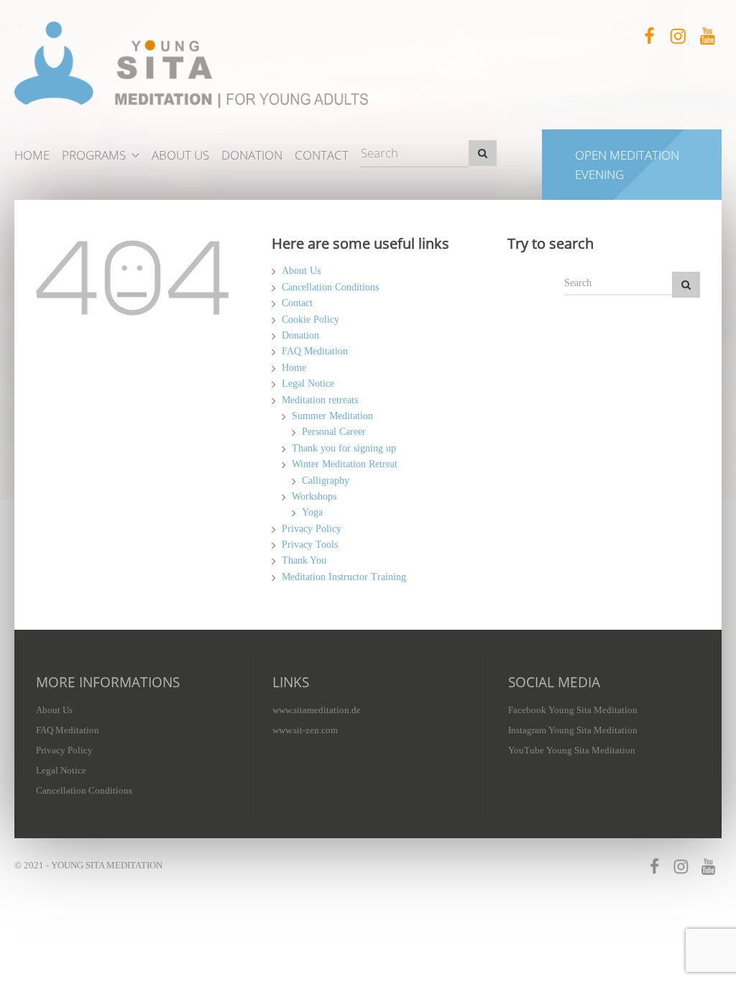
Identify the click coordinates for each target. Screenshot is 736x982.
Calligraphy (325, 480)
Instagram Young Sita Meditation (573, 730)
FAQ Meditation (315, 351)
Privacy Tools (310, 544)
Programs (94, 155)
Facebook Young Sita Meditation (573, 710)
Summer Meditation (332, 415)
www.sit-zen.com (305, 730)
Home (32, 155)
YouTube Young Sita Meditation (571, 750)
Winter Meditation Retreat (344, 464)
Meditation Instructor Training (344, 577)
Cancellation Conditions (330, 287)
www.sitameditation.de (316, 710)
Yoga (312, 512)
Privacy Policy (311, 528)
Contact (322, 155)
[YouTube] (707, 36)
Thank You (304, 560)
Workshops (314, 496)
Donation (251, 155)
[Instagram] (677, 36)
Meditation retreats (320, 400)
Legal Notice (308, 383)
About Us (180, 155)
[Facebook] (649, 36)
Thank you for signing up (344, 448)
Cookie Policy (310, 319)
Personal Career (334, 431)
